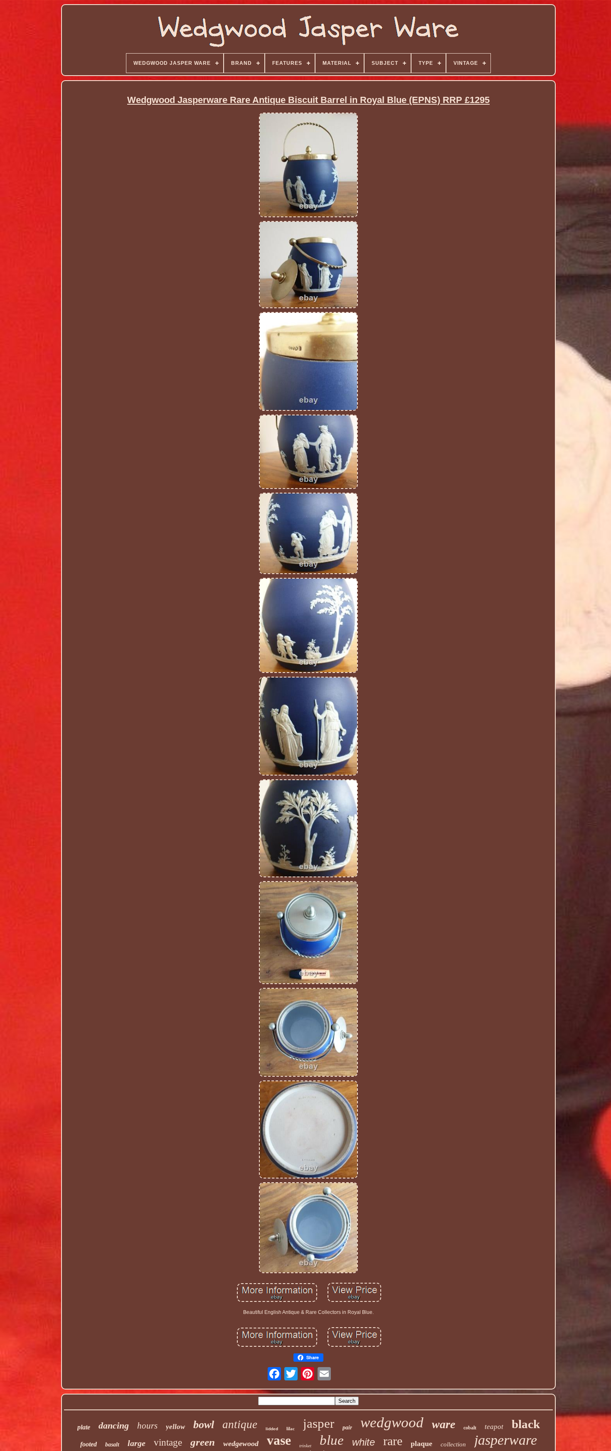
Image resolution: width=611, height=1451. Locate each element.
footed (88, 1444)
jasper (318, 1423)
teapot (494, 1427)
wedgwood (392, 1422)
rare (392, 1441)
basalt (112, 1444)
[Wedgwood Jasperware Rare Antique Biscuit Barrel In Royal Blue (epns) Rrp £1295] (308, 165)
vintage (168, 1442)
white (363, 1442)
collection (453, 1444)
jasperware (505, 1440)
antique (239, 1424)
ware (443, 1424)
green (202, 1442)
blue (332, 1440)
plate (83, 1427)
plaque (421, 1443)
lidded (272, 1428)
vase (279, 1440)
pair (347, 1427)
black (526, 1424)
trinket (305, 1445)
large (136, 1443)
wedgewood (241, 1443)
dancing (114, 1425)
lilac (290, 1428)
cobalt (469, 1428)
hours (147, 1426)
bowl (203, 1425)
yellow (175, 1427)
